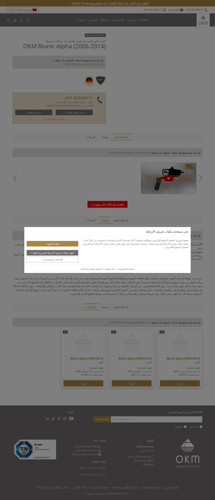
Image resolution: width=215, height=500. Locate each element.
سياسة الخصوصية (126, 268)
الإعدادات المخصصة (53, 259)
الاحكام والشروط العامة (91, 268)
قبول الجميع (53, 243)
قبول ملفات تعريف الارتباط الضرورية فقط (53, 252)
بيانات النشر (110, 268)
